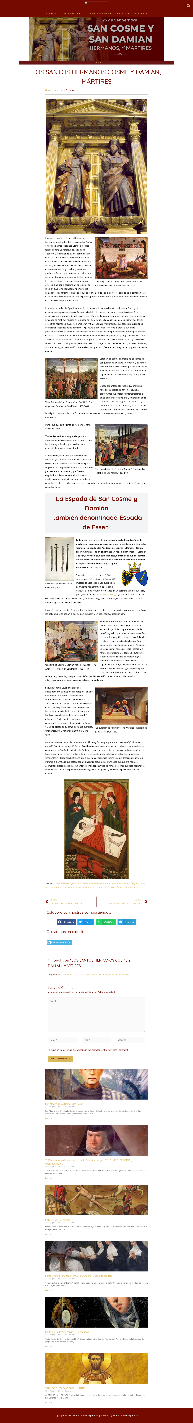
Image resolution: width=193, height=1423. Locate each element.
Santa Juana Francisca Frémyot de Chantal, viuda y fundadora (79, 1275)
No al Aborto (140, 13)
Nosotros (121, 13)
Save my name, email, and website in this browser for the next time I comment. (89, 1049)
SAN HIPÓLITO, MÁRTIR (58, 1219)
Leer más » (49, 1118)
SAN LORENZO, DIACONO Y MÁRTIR (65, 1388)
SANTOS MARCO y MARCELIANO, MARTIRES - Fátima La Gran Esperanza (93, 974)
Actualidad (51, 13)
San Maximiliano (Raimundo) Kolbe (64, 1103)
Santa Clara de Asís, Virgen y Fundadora (67, 1331)
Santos (97, 62)
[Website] (130, 1040)
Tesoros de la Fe (70, 13)
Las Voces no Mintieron (97, 13)
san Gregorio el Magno (106, 594)
